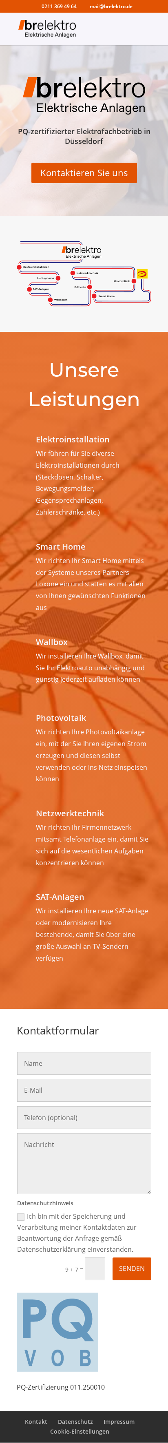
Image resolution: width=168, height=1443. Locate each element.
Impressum (119, 1421)
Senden (132, 1268)
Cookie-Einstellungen (79, 1431)
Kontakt (36, 1421)
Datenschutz (75, 1421)
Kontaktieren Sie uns (84, 172)
